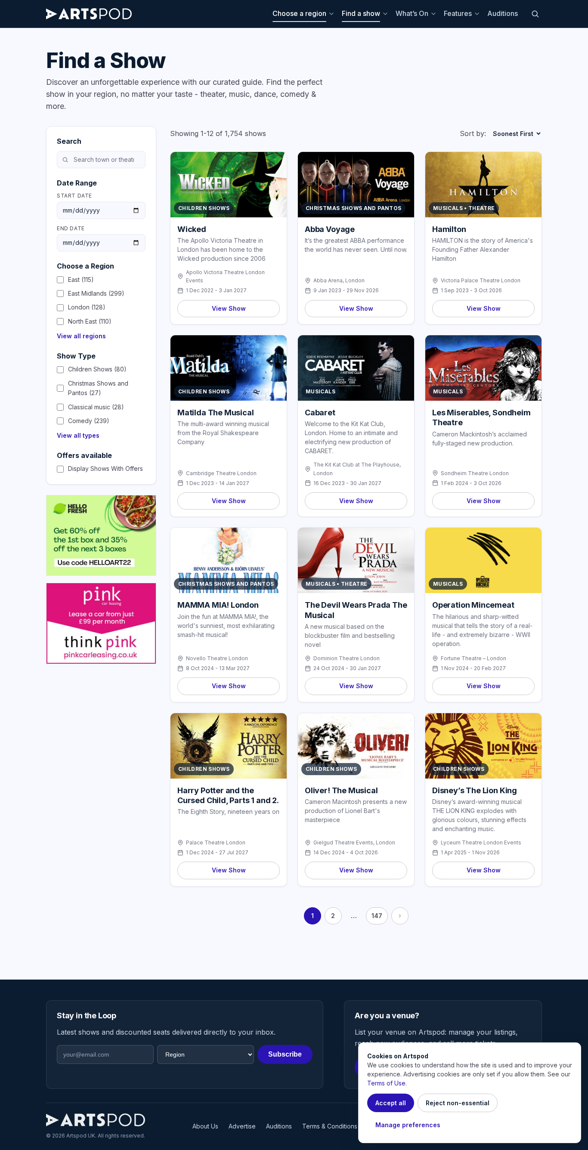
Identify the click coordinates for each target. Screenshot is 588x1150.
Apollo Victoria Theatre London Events (225, 276)
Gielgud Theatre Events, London (354, 842)
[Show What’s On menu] (434, 14)
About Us (205, 1126)
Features (458, 13)
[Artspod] (95, 1119)
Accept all (390, 1103)
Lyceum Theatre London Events (481, 842)
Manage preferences (407, 1124)
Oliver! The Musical (341, 790)
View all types (78, 435)
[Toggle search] (535, 14)
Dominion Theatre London (346, 658)
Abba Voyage (330, 229)
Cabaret (320, 412)
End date (71, 228)
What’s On (412, 13)
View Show (229, 308)
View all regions (81, 336)
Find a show (361, 13)
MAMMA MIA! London (218, 604)
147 (376, 915)
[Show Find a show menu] (386, 14)
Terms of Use (386, 1083)
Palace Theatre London (215, 842)
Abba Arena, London (339, 280)
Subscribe (285, 1054)
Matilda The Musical (215, 412)
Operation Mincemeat (473, 604)
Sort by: (473, 133)
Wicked (191, 229)
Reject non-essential (457, 1103)
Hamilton (449, 229)
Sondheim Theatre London (475, 473)
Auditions (502, 13)
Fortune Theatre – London (473, 658)
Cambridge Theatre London (221, 473)
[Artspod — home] (89, 13)
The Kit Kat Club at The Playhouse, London (357, 468)
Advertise (242, 1126)
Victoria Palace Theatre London (480, 280)
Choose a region (299, 13)
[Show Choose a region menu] (332, 14)
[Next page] (400, 915)
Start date (74, 195)
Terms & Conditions (329, 1126)
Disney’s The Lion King (474, 790)
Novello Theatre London (217, 658)
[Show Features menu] (478, 14)
